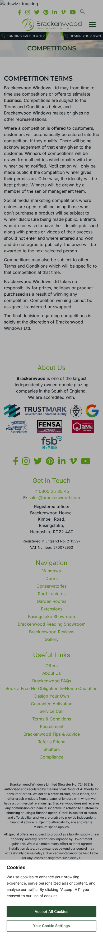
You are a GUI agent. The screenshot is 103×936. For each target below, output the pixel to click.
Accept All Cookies (51, 911)
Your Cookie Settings (51, 925)
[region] (51, 898)
